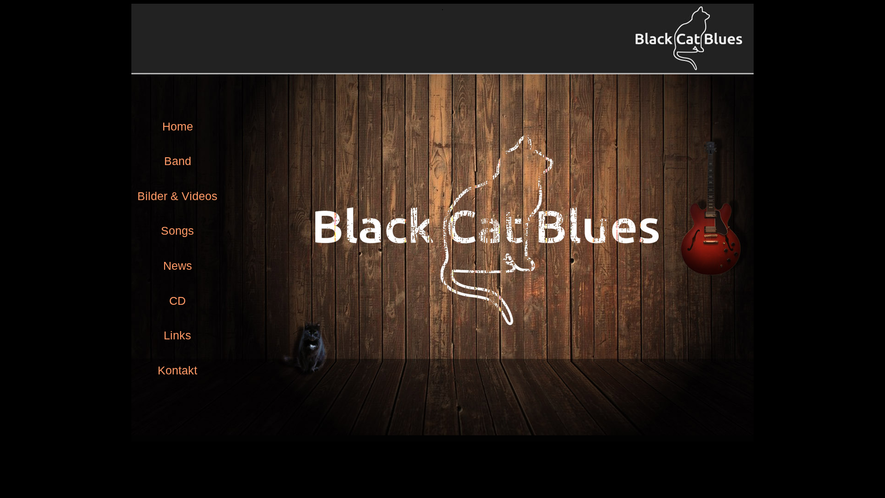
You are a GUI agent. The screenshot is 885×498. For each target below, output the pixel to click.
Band (177, 160)
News (177, 265)
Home (177, 126)
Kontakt (177, 370)
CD (177, 300)
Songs (177, 230)
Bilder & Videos (177, 196)
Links (177, 335)
